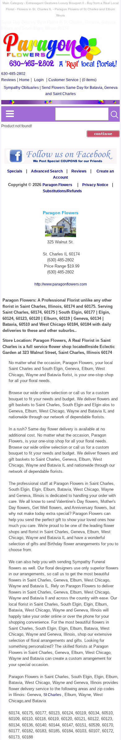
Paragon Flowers (57, 185)
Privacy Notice (95, 185)
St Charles (52, 695)
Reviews (8, 80)
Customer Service (63, 80)
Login (39, 80)
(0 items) (89, 80)
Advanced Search (47, 171)
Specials (14, 171)
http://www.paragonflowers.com (60, 284)
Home (24, 80)
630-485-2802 (13, 74)
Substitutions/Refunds (62, 191)
